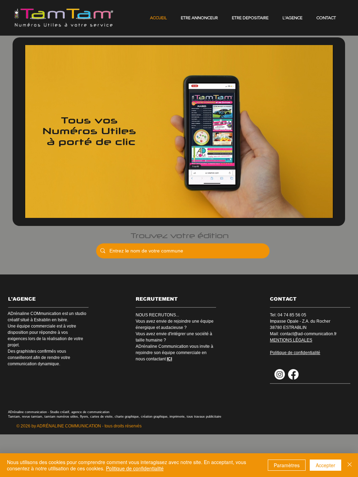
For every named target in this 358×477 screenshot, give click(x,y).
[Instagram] (279, 374)
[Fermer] (349, 465)
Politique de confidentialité (135, 468)
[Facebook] (293, 374)
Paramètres (287, 465)
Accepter (325, 465)
